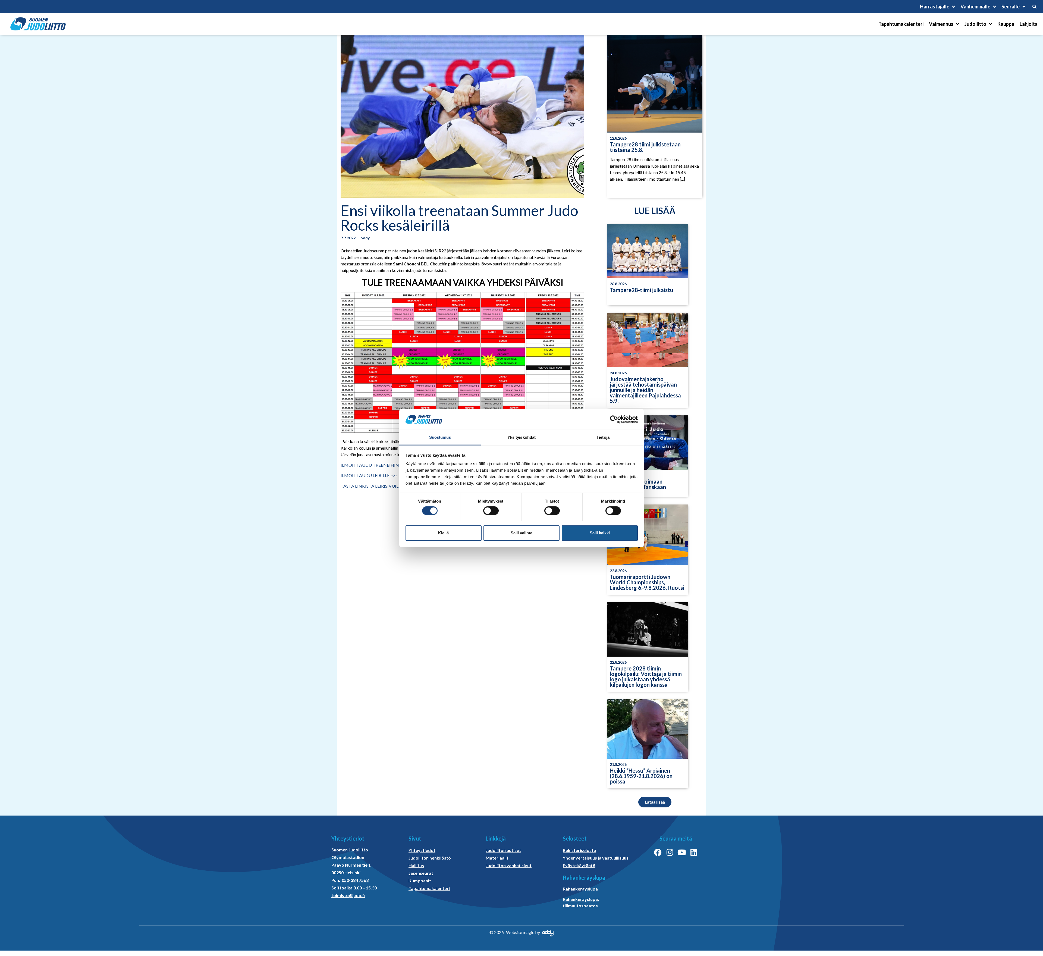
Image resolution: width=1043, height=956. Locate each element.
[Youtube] (682, 852)
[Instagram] (670, 852)
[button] (654, 802)
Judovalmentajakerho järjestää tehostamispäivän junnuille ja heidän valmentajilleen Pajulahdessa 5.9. (645, 390)
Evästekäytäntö (579, 865)
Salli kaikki (600, 533)
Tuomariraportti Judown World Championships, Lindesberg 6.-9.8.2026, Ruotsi (647, 582)
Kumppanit (420, 880)
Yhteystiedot (422, 850)
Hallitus (416, 865)
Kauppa (1005, 24)
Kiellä (443, 533)
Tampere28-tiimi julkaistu (641, 290)
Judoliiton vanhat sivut (509, 865)
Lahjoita (1029, 24)
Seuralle (1010, 7)
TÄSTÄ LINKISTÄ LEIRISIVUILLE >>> (376, 485)
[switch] (491, 510)
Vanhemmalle (975, 7)
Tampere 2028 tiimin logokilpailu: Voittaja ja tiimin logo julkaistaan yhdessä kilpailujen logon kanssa (646, 676)
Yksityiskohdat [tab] (521, 437)
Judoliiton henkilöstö (430, 857)
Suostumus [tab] (440, 437)
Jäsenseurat (421, 873)
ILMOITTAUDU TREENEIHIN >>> (374, 465)
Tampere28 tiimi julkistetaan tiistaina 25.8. (645, 147)
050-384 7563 (355, 880)
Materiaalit (497, 857)
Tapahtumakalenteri (900, 24)
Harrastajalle (934, 7)
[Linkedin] (694, 852)
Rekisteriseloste (579, 850)
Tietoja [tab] (603, 437)
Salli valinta (521, 533)
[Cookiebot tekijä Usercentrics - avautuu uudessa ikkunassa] (614, 419)
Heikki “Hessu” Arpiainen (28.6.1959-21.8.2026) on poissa (641, 776)
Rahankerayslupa (580, 888)
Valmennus (941, 24)
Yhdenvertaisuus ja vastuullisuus (596, 857)
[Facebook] (658, 852)
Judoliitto (975, 24)
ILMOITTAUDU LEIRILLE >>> (369, 475)
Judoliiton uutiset (503, 850)
